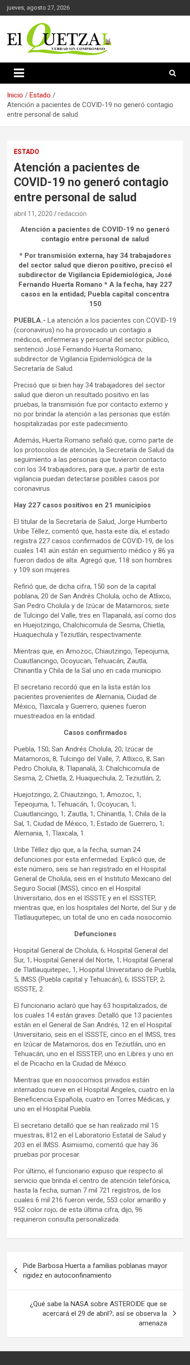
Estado (26, 151)
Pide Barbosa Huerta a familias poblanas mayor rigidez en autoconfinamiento (95, 1271)
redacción (72, 213)
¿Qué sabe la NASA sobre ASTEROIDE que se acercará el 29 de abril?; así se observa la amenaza (98, 1313)
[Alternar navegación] (19, 73)
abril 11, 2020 (33, 213)
